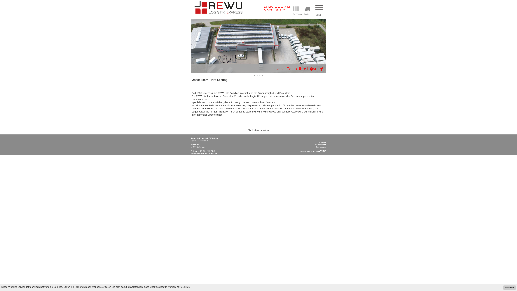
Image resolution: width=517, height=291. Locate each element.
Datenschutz (320, 145)
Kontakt (322, 142)
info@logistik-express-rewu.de (204, 153)
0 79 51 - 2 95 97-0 (275, 9)
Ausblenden (509, 288)
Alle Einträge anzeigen (259, 130)
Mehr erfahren (183, 287)
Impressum (321, 147)
